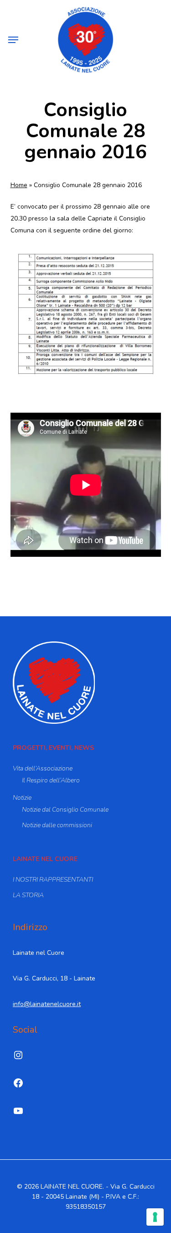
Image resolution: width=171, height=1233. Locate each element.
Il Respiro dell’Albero (51, 780)
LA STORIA (28, 895)
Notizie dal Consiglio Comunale (65, 809)
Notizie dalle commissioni (57, 825)
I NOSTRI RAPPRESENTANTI (53, 879)
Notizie (22, 797)
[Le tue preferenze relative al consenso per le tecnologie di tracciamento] (155, 1217)
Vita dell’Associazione (43, 768)
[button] (13, 39)
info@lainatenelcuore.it (47, 1004)
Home (18, 185)
